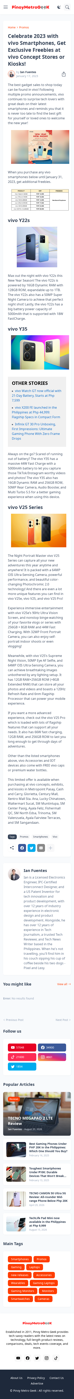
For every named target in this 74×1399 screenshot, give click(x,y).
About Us (16, 1378)
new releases (19, 1275)
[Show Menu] (5, 7)
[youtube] (18, 1358)
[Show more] (50, 848)
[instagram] (46, 1358)
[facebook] (27, 1358)
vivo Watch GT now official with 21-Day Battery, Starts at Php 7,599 (36, 396)
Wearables (18, 1283)
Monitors (48, 1291)
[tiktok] (56, 1358)
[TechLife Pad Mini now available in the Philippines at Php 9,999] (16, 1223)
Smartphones (40, 836)
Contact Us (57, 1378)
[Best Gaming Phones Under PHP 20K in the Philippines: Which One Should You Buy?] (16, 1149)
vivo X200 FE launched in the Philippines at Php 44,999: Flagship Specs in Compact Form (36, 412)
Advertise (37, 1383)
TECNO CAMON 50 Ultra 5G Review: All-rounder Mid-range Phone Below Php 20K (48, 1197)
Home (12, 27)
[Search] (67, 7)
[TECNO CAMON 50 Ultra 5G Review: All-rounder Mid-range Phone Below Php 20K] (16, 1199)
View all (62, 984)
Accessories (44, 1275)
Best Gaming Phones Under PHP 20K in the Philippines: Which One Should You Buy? (48, 1147)
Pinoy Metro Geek (24, 1390)
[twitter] (37, 1358)
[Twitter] (32, 848)
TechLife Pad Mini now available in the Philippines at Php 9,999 (47, 1221)
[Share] (62, 74)
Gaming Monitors (22, 1291)
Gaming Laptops (44, 1283)
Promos (24, 27)
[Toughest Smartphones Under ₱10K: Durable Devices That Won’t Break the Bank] (16, 1174)
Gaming (16, 1267)
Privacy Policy (36, 1378)
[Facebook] (22, 848)
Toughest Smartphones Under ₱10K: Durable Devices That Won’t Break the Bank (46, 1172)
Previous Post (14, 1020)
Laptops (34, 1267)
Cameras (43, 1299)
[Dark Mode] (59, 7)
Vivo (55, 836)
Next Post (62, 1020)
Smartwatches (20, 1299)
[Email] (41, 848)
